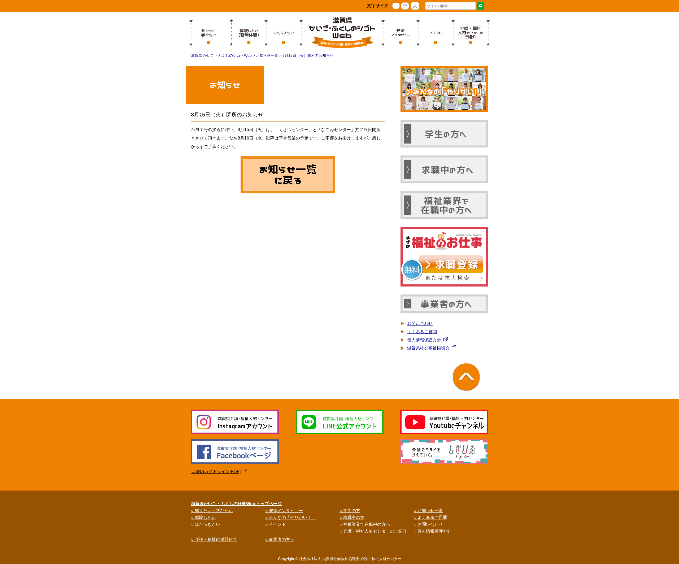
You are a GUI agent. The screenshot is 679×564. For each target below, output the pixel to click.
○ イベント (275, 524)
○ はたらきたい (205, 524)
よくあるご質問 (422, 331)
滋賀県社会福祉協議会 (428, 348)
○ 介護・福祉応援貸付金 (214, 539)
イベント (435, 33)
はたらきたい (283, 33)
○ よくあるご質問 (430, 517)
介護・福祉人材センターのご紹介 (470, 32)
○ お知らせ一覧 (428, 510)
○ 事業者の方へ (279, 539)
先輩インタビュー (400, 32)
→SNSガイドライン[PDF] (216, 471)
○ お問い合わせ (428, 524)
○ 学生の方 (350, 510)
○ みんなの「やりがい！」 (290, 517)
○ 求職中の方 (352, 517)
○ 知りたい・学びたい (212, 510)
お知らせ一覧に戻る (288, 174)
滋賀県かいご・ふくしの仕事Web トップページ (236, 503)
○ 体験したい (203, 517)
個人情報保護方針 (424, 340)
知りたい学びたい (208, 32)
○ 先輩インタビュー (284, 510)
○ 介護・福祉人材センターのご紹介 (373, 531)
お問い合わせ (420, 323)
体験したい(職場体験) (248, 32)
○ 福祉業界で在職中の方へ (365, 524)
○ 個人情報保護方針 (432, 531)
